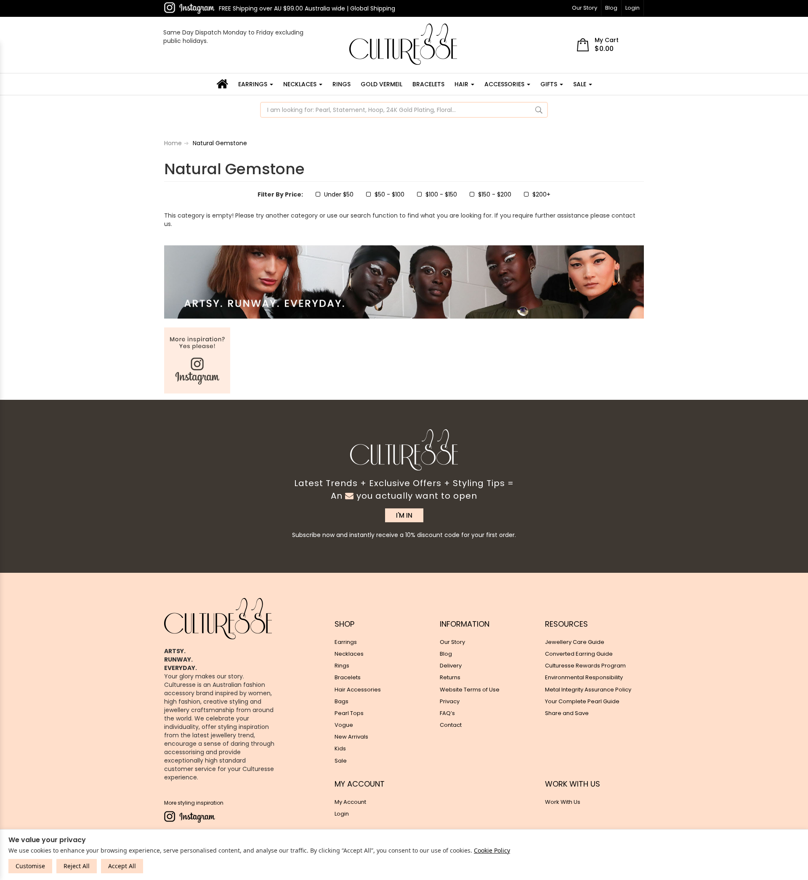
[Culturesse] (403, 44)
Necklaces (300, 84)
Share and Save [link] (567, 713)
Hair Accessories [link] (358, 690)
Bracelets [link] (348, 677)
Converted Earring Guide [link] (579, 654)
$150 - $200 (494, 194)
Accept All (122, 866)
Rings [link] (342, 666)
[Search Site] (539, 110)
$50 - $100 (389, 194)
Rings (341, 84)
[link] (189, 8)
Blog (611, 8)
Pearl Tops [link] (349, 713)
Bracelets (428, 84)
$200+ (541, 194)
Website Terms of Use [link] (470, 690)
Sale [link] (341, 761)
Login (632, 8)
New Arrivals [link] (351, 737)
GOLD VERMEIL (381, 84)
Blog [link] (446, 654)
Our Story (584, 8)
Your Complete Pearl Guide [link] (582, 701)
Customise (30, 866)
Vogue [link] (344, 725)
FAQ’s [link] (447, 713)
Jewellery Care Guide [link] (574, 642)
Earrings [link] (346, 642)
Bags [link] (341, 701)
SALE (580, 84)
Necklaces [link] (349, 654)
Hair (462, 84)
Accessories (505, 84)
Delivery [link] (451, 666)
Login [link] (342, 814)
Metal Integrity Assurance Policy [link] (588, 690)
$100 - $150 (441, 194)
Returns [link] (450, 677)
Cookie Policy (492, 850)
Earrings (253, 84)
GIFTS (549, 84)
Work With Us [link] (562, 802)
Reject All (77, 866)
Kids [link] (340, 748)
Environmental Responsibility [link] (584, 677)
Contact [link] (451, 725)
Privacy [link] (450, 701)
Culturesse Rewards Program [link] (585, 666)
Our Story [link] (452, 642)
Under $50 (339, 194)
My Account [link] (350, 802)
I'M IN (404, 515)
